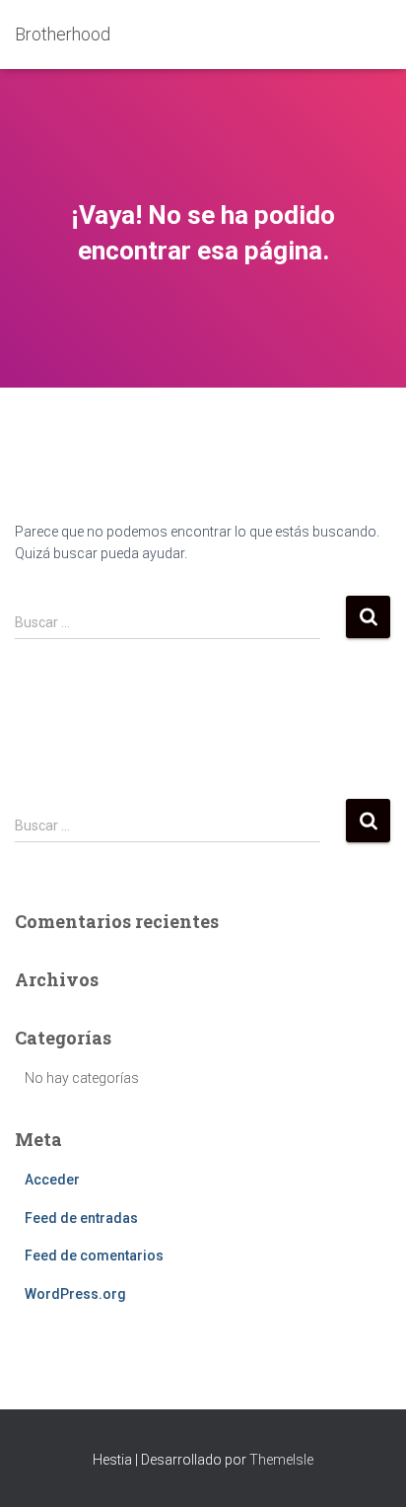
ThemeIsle (281, 1460)
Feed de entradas (81, 1218)
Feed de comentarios (94, 1255)
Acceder (52, 1179)
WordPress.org (75, 1294)
